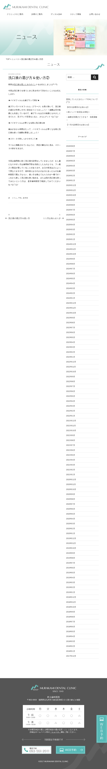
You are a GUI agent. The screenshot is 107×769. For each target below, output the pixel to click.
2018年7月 (70, 622)
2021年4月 (70, 460)
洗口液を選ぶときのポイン (25, 84)
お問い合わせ (94, 14)
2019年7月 (70, 563)
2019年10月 (71, 548)
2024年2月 (70, 293)
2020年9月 (70, 494)
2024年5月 (70, 278)
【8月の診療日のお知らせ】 (77, 107)
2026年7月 (70, 151)
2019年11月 (71, 543)
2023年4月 (70, 342)
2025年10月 (71, 195)
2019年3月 (70, 582)
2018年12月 (71, 597)
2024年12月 (71, 244)
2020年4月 (70, 519)
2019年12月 (71, 538)
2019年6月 (70, 568)
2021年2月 (70, 470)
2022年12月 (71, 362)
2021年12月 (71, 421)
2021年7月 (70, 445)
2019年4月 (70, 578)
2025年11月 (71, 190)
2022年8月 (70, 381)
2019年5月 (70, 573)
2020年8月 (70, 499)
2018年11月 (71, 602)
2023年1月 (70, 357)
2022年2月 (70, 411)
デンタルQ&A (56, 14)
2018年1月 (70, 651)
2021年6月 (70, 450)
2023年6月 (70, 332)
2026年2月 (70, 176)
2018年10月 (71, 607)
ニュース (15, 59)
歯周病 (25, 198)
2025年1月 (70, 239)
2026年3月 (70, 171)
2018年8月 (70, 617)
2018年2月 (70, 646)
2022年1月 (70, 416)
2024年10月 (71, 254)
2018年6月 (70, 627)
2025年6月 (70, 215)
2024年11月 (71, 249)
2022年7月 (70, 386)
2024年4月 (70, 283)
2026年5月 (70, 161)
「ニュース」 (55, 732)
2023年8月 (70, 322)
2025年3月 (70, 229)
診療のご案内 (36, 14)
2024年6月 (70, 273)
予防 (20, 198)
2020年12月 (71, 479)
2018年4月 (70, 636)
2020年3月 (70, 524)
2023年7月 (70, 327)
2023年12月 (71, 303)
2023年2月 (70, 352)
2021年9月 (70, 435)
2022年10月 (71, 372)
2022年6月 (70, 391)
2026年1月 (70, 180)
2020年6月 (70, 509)
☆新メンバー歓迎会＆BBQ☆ (78, 112)
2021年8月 (70, 440)
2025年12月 (71, 185)
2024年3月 (70, 288)
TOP (8, 59)
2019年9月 (70, 553)
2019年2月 (70, 587)
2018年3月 (70, 641)
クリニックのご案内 (15, 14)
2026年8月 (70, 146)
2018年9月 (70, 612)
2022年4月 (70, 401)
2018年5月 (70, 631)
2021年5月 (70, 455)
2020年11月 (71, 484)
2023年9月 (70, 318)
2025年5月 (70, 220)
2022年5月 (70, 396)
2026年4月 (70, 166)
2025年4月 (70, 225)
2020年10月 (71, 489)
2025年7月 (70, 210)
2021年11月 (71, 426)
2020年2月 (70, 528)
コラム (14, 198)
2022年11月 (71, 367)
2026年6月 (70, 156)
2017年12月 (71, 656)
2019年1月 (70, 592)
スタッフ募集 (75, 14)
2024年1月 (70, 298)
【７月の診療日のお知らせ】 (78, 125)
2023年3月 (70, 347)
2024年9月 (70, 259)
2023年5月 (70, 337)
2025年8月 (70, 205)
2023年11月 (71, 308)
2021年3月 (70, 465)
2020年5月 (70, 514)
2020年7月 (70, 504)
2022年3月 (70, 406)
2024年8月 (70, 264)
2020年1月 (70, 533)
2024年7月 (70, 269)
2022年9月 (70, 377)
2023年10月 (71, 313)
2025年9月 (70, 200)
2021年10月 (71, 430)
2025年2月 (70, 234)
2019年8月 (70, 558)
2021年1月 (70, 474)
